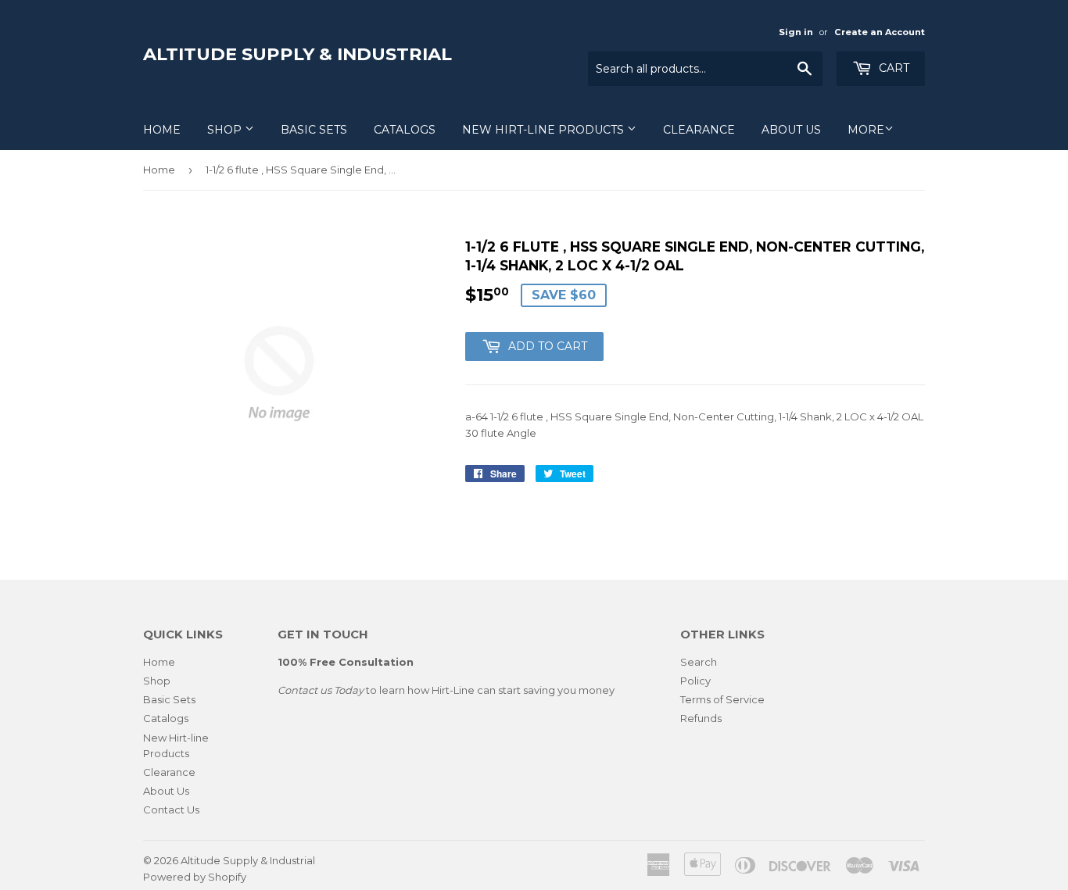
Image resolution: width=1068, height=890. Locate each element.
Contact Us (171, 809)
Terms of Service (722, 699)
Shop (226, 130)
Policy (695, 680)
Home (162, 130)
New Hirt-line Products (544, 130)
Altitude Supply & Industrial (297, 54)
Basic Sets (314, 130)
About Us (791, 130)
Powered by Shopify (194, 876)
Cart (892, 68)
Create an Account (879, 32)
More (866, 130)
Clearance (699, 130)
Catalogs (404, 130)
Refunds (701, 718)
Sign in (796, 32)
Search (698, 662)
